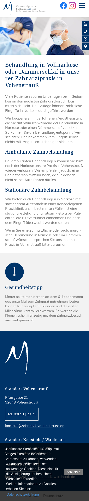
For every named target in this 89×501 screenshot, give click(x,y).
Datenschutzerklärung (23, 494)
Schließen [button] (73, 472)
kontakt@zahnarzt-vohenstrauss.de (34, 426)
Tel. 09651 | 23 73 (21, 414)
